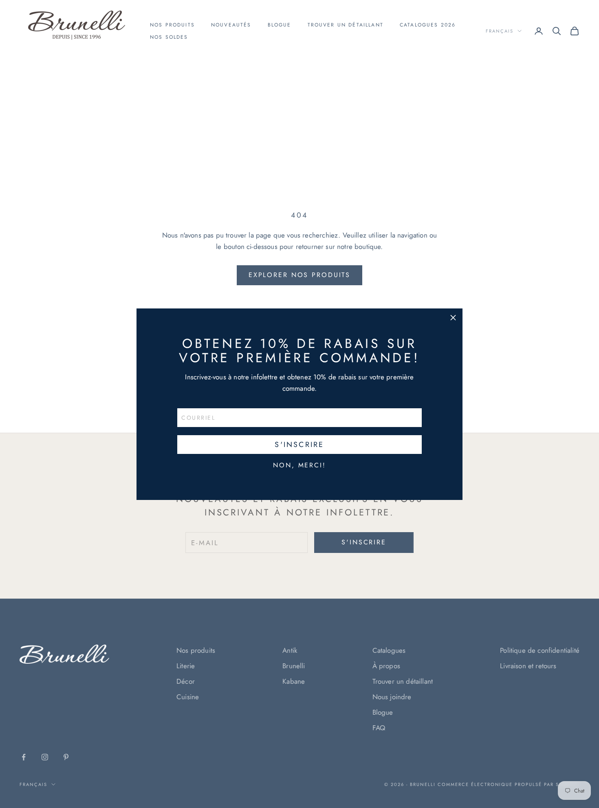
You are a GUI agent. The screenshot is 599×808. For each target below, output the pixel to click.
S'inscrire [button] (299, 444)
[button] (453, 318)
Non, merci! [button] (299, 465)
